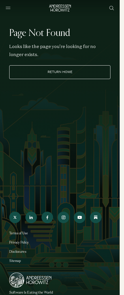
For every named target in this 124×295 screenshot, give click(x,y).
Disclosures (18, 252)
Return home (60, 72)
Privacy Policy (19, 242)
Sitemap (15, 261)
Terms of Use (18, 233)
